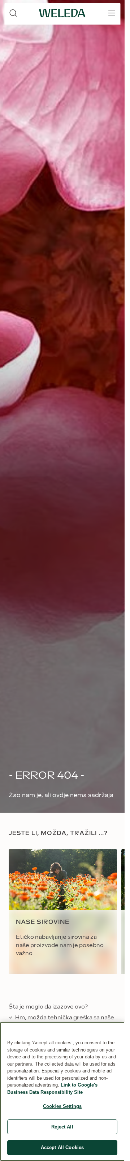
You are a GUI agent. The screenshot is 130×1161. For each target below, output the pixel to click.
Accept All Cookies (62, 1147)
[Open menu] (111, 13)
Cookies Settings (62, 1106)
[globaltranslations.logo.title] (62, 13)
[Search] (13, 13)
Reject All (62, 1127)
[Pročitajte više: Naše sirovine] (63, 911)
